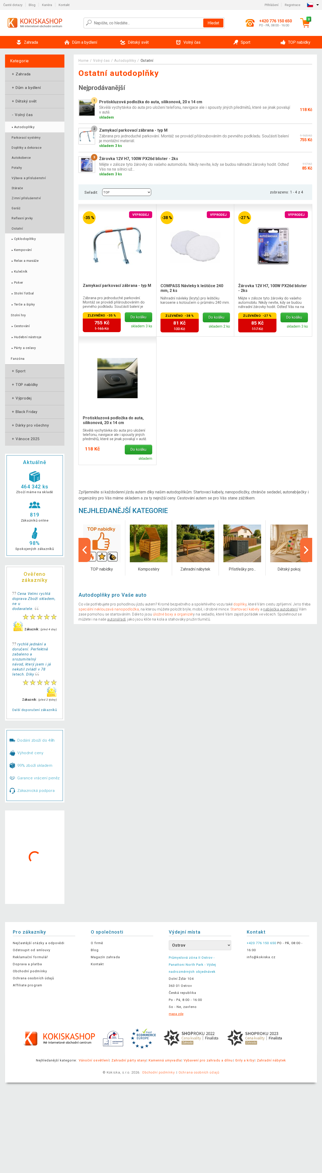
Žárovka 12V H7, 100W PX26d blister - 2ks (272, 288)
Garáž (16, 208)
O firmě (97, 943)
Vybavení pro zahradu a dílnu (208, 1060)
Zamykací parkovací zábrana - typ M (117, 285)
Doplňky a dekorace (27, 147)
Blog (32, 5)
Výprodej (21, 398)
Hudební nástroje (26, 337)
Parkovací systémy (26, 137)
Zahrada (21, 74)
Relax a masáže (24, 261)
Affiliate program (27, 985)
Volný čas (22, 115)
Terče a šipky (23, 304)
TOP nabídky (24, 384)
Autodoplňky (22, 127)
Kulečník (19, 271)
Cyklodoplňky (23, 239)
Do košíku (138, 317)
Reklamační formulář (30, 957)
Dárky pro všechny (30, 425)
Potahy (17, 168)
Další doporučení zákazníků (34, 709)
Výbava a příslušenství (29, 178)
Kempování (21, 250)
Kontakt (64, 5)
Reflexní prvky (22, 218)
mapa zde (176, 1014)
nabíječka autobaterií (280, 609)
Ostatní (17, 228)
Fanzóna (18, 359)
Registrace (292, 5)
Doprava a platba (27, 964)
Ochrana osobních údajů (33, 978)
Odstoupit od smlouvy (31, 950)
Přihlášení (271, 5)
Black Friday (24, 412)
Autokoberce (21, 158)
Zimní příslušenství (26, 198)
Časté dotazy (12, 5)
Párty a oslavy (23, 348)
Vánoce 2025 (25, 439)
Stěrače (17, 188)
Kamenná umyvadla (165, 1060)
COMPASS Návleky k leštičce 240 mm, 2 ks (191, 288)
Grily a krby (244, 1060)
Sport (18, 371)
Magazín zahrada (105, 957)
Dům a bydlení (26, 87)
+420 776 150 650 (261, 943)
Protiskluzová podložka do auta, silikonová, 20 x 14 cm (113, 420)
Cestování (20, 326)
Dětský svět (24, 101)
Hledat (213, 23)
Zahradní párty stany (128, 1060)
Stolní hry (18, 315)
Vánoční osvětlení (94, 1060)
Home (83, 61)
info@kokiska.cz (261, 957)
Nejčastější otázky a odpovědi (38, 943)
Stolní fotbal (22, 293)
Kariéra (47, 5)
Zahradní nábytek (271, 1060)
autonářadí (116, 619)
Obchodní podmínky (30, 971)
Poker (17, 282)
